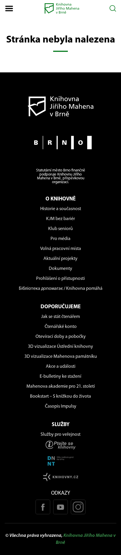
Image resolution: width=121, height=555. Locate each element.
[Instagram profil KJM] (78, 507)
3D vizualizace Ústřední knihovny (60, 346)
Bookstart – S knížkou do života (60, 396)
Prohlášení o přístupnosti (60, 278)
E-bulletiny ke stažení (60, 376)
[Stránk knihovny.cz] (60, 476)
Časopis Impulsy (60, 406)
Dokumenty (60, 268)
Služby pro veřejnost (60, 434)
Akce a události (60, 366)
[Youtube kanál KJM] (60, 507)
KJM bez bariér (60, 219)
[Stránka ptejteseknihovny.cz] (60, 445)
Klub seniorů (60, 229)
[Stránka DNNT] (60, 461)
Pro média (60, 238)
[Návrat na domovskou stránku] (60, 106)
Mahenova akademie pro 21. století (60, 386)
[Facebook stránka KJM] (43, 507)
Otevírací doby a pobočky (61, 336)
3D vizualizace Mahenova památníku (60, 356)
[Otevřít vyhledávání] (113, 8)
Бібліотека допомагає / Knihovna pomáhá (60, 288)
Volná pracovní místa (60, 248)
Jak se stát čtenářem (60, 316)
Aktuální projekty (60, 258)
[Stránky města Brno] (60, 142)
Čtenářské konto (61, 326)
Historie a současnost (60, 209)
